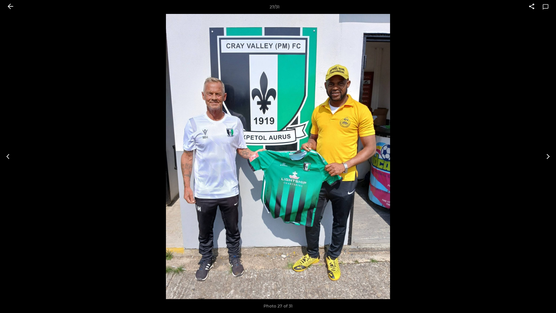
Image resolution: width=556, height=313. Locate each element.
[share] (531, 7)
